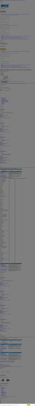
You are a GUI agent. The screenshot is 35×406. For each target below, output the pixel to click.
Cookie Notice (10, 405)
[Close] (34, 404)
